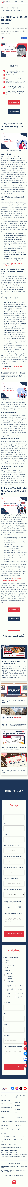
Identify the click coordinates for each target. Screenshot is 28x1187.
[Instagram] (16, 1088)
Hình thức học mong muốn (10, 957)
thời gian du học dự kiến (11, 845)
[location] (25, 1043)
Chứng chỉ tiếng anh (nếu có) (13, 856)
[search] (25, 1048)
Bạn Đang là (7, 970)
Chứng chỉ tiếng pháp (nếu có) (13, 867)
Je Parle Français (9, 38)
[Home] (2, 8)
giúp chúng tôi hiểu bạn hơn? (13, 913)
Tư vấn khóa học (14, 102)
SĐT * (5, 823)
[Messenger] (25, 1053)
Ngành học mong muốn (11, 878)
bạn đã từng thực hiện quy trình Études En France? (12, 902)
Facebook (7, 1035)
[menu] (14, 1182)
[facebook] (12, 1088)
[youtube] (25, 1088)
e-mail (5, 834)
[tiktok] (20, 1088)
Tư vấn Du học (14, 111)
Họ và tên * (7, 812)
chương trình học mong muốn (13, 889)
